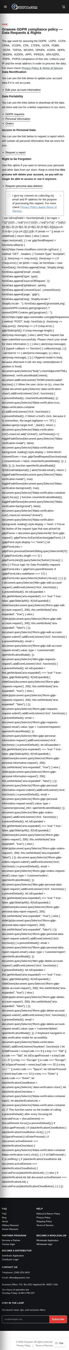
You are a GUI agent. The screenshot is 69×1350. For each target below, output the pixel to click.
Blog (4, 1217)
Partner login (8, 1244)
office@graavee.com (19, 1277)
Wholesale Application (47, 1240)
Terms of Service (44, 1225)
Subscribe (58, 1319)
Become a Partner (11, 1240)
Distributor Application (13, 1255)
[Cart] (63, 6)
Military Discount (10, 1225)
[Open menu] (5, 6)
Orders (9, 123)
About (5, 1221)
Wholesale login (44, 1244)
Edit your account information (23, 89)
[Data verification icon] (9, 196)
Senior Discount (10, 1229)
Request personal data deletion (24, 186)
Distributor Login (10, 1259)
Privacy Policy (43, 1217)
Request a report (15, 152)
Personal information (17, 118)
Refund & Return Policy (48, 1213)
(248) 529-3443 (22, 1272)
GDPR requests (14, 114)
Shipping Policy (44, 1221)
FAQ (4, 1213)
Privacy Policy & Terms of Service (42, 68)
